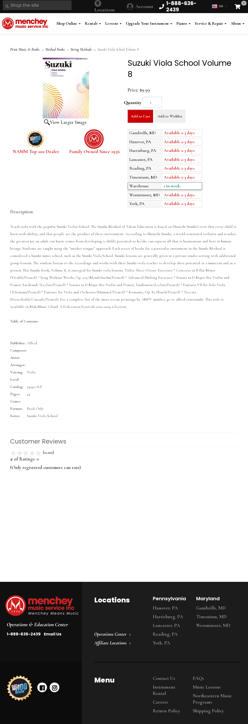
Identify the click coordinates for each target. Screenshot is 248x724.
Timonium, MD (211, 617)
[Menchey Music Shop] (26, 23)
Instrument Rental (164, 690)
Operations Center (110, 634)
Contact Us (164, 678)
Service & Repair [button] (209, 23)
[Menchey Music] (39, 605)
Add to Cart (140, 116)
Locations (104, 10)
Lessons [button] (112, 23)
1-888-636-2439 (24, 634)
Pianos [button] (182, 23)
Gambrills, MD (211, 608)
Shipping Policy (208, 711)
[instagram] (54, 687)
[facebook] (42, 687)
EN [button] (221, 6)
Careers (160, 702)
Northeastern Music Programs (212, 699)
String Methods (81, 49)
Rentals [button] (92, 23)
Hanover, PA (165, 608)
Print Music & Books (24, 49)
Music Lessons (207, 687)
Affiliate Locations (110, 643)
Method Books (55, 49)
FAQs (198, 678)
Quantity (132, 103)
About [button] (236, 23)
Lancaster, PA (166, 625)
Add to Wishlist (169, 116)
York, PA (161, 643)
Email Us (52, 634)
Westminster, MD (213, 625)
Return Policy (166, 711)
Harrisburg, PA (168, 617)
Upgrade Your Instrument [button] (148, 23)
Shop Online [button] (67, 23)
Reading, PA (165, 634)
